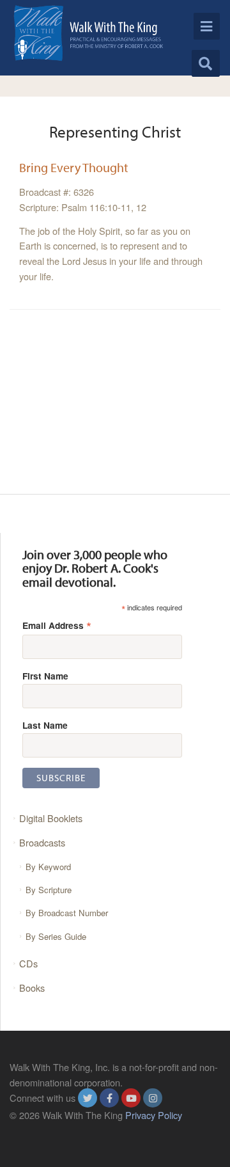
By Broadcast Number (67, 913)
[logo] (88, 33)
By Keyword (48, 867)
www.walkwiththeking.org (61, 1130)
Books (32, 987)
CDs (28, 963)
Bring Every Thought (73, 167)
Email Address (56, 625)
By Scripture (49, 890)
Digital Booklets (50, 818)
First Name (45, 675)
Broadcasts (42, 842)
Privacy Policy (153, 1115)
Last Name (45, 724)
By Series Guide (56, 936)
